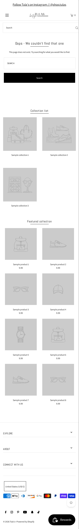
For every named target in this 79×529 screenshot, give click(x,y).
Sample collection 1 (20, 155)
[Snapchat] (32, 512)
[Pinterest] (18, 512)
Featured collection (39, 221)
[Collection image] (20, 149)
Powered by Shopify (25, 521)
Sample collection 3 (20, 205)
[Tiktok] (38, 512)
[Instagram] (11, 512)
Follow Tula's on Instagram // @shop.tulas (39, 5)
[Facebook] (5, 512)
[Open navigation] (12, 15)
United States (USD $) (15, 486)
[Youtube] (25, 512)
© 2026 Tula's (9, 521)
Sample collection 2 (59, 155)
